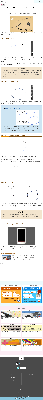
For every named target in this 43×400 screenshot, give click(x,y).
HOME (22, 371)
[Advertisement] (21, 174)
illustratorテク (38, 1)
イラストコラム (39, 9)
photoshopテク (32, 377)
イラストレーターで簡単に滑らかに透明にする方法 (31, 331)
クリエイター (31, 383)
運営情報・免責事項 (21, 392)
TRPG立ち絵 (27, 9)
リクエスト (11, 386)
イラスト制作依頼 (14, 9)
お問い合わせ (21, 389)
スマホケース (31, 380)
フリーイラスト (20, 9)
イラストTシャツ (33, 9)
